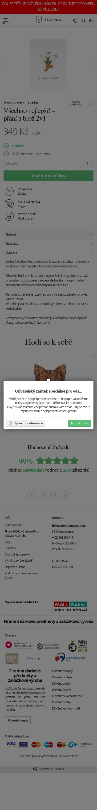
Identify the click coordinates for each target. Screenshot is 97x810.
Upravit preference (28, 423)
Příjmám (77, 423)
